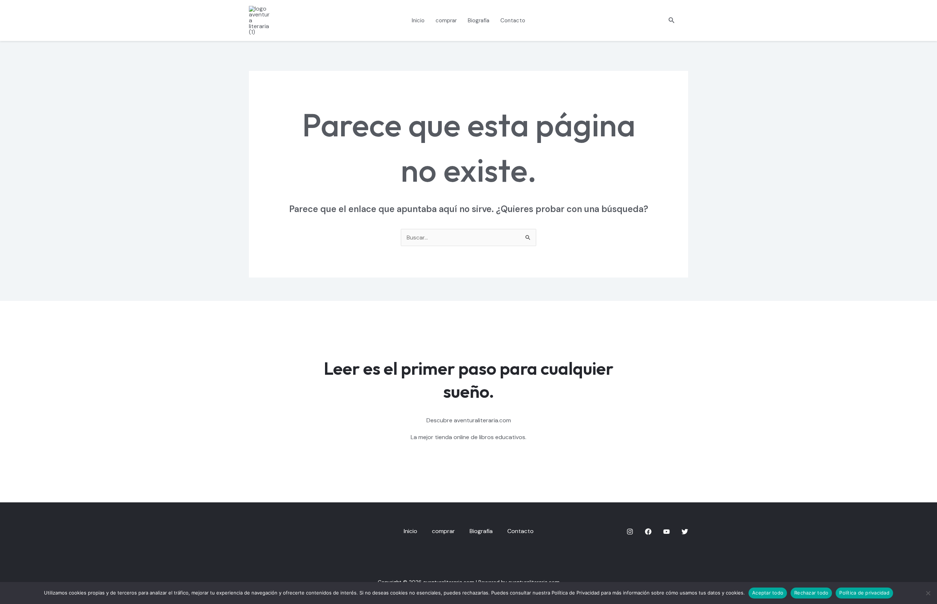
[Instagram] (630, 531)
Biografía (478, 20)
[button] (671, 21)
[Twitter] (685, 531)
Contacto (512, 20)
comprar (446, 20)
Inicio (418, 20)
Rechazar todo (811, 593)
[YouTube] (666, 531)
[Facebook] (648, 531)
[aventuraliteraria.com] (261, 20)
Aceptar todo (767, 593)
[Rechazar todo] (928, 593)
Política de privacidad (864, 593)
